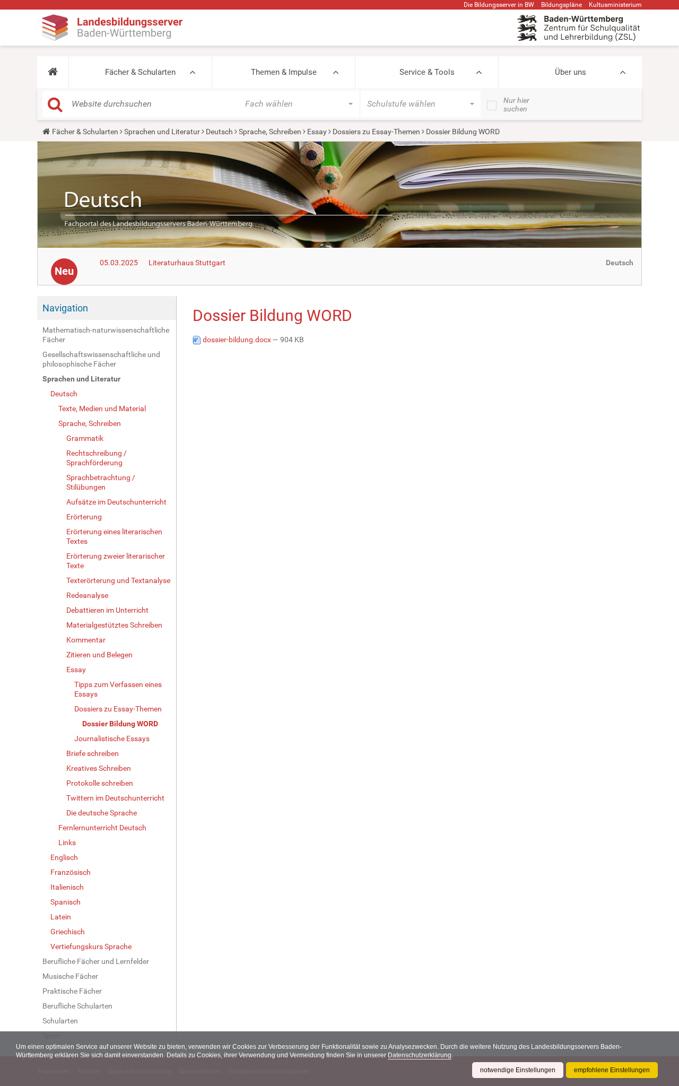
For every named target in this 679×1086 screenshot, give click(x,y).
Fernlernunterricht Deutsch (102, 827)
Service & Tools (427, 72)
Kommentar (86, 640)
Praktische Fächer (72, 991)
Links (67, 842)
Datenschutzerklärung (419, 1055)
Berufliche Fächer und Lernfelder (95, 961)
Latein (60, 917)
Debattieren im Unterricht (107, 610)
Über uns (570, 72)
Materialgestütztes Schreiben (114, 625)
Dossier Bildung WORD (120, 723)
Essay (317, 131)
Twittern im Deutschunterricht (115, 798)
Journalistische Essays (112, 738)
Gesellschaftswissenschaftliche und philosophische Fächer (101, 359)
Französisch (70, 872)
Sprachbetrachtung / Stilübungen (100, 482)
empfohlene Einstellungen (612, 1070)
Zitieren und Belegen (99, 654)
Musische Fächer (70, 976)
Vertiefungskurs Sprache (91, 946)
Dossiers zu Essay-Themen (376, 131)
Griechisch (67, 931)
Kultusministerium (615, 4)
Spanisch (65, 902)
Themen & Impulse (284, 72)
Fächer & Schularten (140, 72)
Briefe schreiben (92, 753)
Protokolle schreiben (99, 783)
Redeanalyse (87, 595)
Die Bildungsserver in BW (499, 4)
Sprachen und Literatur (162, 131)
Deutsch (219, 131)
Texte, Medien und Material (102, 408)
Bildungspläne (561, 4)
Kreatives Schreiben (98, 768)
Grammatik (84, 438)
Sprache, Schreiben (270, 131)
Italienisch (67, 887)
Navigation (65, 308)
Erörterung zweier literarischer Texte (115, 561)
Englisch (64, 857)
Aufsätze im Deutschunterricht (116, 502)
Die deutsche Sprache (101, 813)
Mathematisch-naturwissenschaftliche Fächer (105, 335)
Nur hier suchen (516, 104)
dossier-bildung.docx (237, 339)
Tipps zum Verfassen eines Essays (118, 689)
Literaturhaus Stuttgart (187, 262)
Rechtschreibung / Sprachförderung (96, 458)
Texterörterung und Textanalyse (118, 580)
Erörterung (84, 516)
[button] (53, 72)
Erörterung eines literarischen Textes (114, 536)
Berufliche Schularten (77, 1006)
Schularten (60, 1021)
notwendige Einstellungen (517, 1070)
